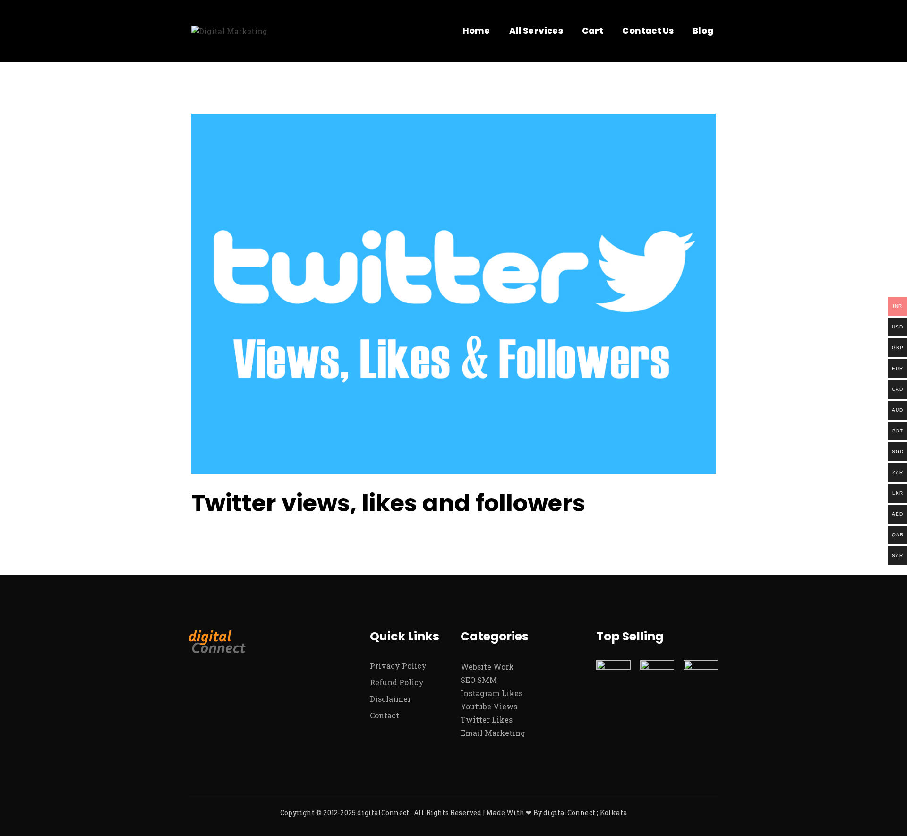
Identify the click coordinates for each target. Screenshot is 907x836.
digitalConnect (383, 812)
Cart (593, 30)
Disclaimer (390, 699)
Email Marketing (493, 733)
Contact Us (648, 30)
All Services (536, 30)
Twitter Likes (487, 719)
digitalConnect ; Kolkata (585, 812)
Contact (384, 715)
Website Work (487, 667)
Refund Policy (397, 682)
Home (476, 30)
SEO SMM (479, 680)
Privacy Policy (398, 666)
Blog (703, 30)
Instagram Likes (491, 693)
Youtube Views (489, 706)
